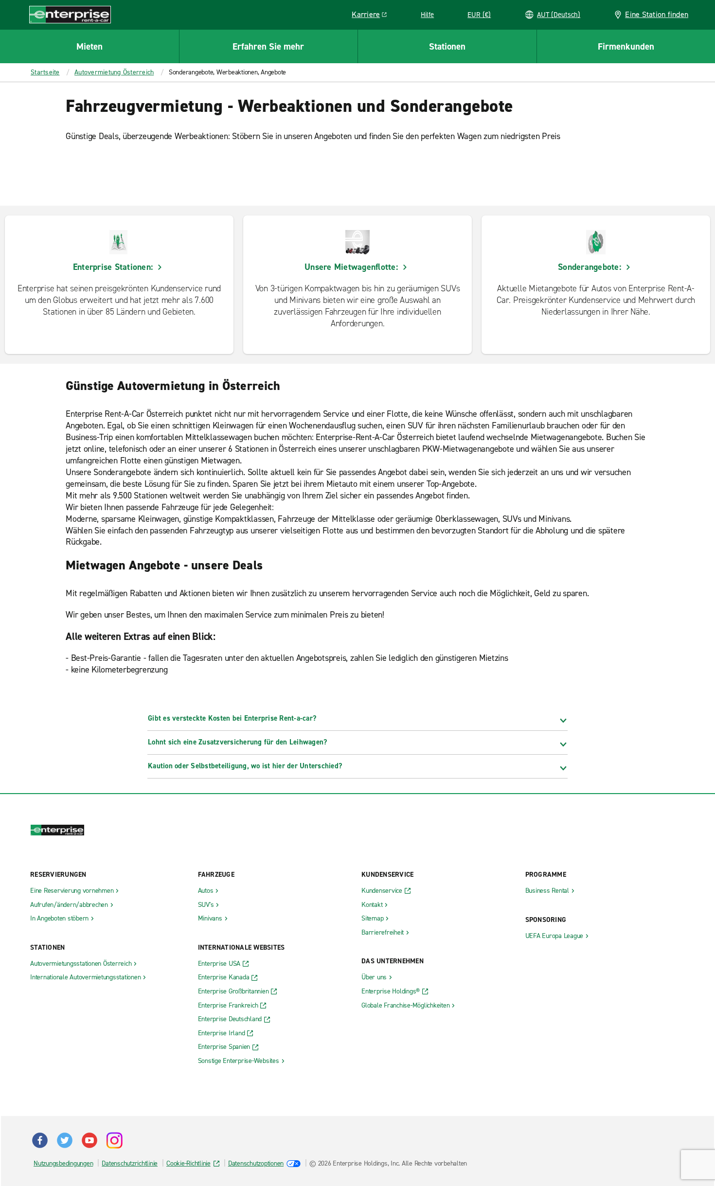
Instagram (114, 1140)
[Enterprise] (70, 14)
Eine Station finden (656, 14)
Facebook (40, 1140)
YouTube (89, 1140)
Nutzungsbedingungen (63, 1163)
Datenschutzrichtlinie (130, 1163)
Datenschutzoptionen (256, 1163)
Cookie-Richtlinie (188, 1163)
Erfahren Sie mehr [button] (268, 46)
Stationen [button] (447, 46)
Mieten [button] (89, 46)
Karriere (373, 16)
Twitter (64, 1140)
